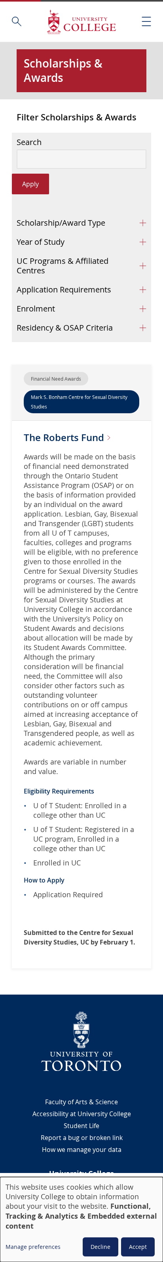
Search (29, 142)
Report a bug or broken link (82, 1137)
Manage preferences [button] (33, 1246)
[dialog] (81, 1219)
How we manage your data (81, 1149)
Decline (100, 1246)
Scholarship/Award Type (61, 222)
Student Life (81, 1125)
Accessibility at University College (81, 1113)
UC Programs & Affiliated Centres (62, 265)
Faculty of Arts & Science (81, 1101)
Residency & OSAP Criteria (65, 327)
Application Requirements (64, 289)
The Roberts (65, 437)
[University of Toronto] (81, 1041)
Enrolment (36, 308)
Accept (138, 1246)
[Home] (81, 21)
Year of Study (40, 241)
